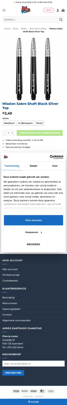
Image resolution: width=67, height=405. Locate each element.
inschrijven (13, 372)
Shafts (24, 29)
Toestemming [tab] (12, 165)
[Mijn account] (57, 10)
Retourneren (9, 303)
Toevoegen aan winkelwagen (39, 132)
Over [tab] (55, 165)
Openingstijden (11, 309)
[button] (4, 10)
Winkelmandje (11, 275)
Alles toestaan (33, 220)
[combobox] (33, 19)
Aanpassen (31, 232)
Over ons (28, 396)
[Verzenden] (61, 19)
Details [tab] (33, 165)
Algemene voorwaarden (16, 320)
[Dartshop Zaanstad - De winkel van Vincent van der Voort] (25, 10)
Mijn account (10, 269)
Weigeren (33, 244)
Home (7, 29)
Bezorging (8, 297)
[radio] (9, 123)
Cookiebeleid (10, 280)
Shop (15, 29)
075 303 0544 (15, 347)
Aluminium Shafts (38, 29)
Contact (7, 314)
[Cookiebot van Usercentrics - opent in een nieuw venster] (49, 157)
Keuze (6, 118)
